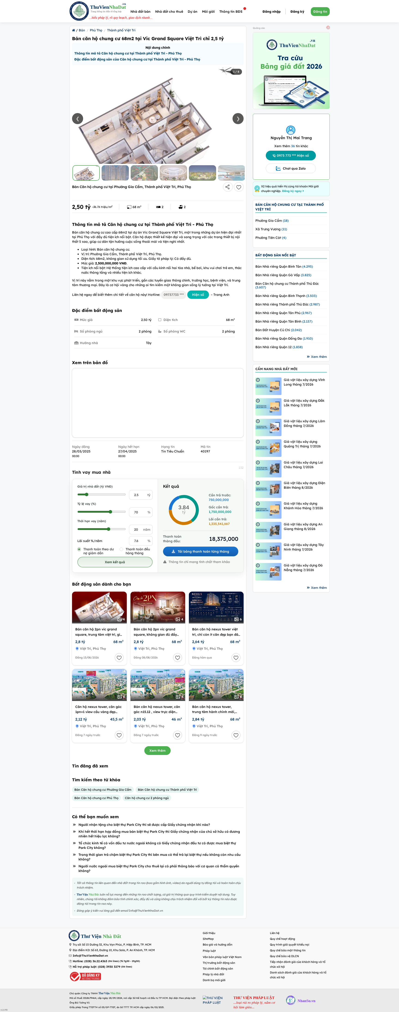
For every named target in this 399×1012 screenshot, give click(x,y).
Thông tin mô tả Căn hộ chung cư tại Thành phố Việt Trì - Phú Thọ (128, 53)
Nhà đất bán (140, 11)
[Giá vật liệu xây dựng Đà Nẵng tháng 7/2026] (268, 571)
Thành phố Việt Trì (121, 30)
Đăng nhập (272, 11)
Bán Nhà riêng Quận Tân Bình (283, 321)
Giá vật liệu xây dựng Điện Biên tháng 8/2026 (304, 485)
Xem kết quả (115, 562)
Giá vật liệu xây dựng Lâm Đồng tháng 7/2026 (304, 423)
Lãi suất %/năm (89, 541)
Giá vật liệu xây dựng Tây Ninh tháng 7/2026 (304, 547)
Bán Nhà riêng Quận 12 (279, 347)
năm (146, 529)
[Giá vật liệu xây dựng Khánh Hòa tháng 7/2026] (268, 509)
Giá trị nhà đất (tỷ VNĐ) (95, 486)
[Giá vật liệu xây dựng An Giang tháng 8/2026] (268, 530)
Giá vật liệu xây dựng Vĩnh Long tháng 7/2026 (304, 382)
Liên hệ (274, 933)
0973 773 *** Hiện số (293, 155)
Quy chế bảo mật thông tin (287, 950)
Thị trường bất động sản (219, 962)
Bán (82, 30)
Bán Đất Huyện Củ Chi (278, 330)
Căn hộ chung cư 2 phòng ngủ (147, 798)
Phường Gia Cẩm (272, 221)
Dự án (192, 11)
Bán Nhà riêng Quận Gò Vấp (283, 275)
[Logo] (79, 11)
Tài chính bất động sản (218, 968)
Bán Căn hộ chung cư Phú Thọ (96, 798)
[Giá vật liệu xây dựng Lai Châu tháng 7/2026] (268, 468)
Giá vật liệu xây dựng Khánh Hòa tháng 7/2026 (303, 505)
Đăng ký (297, 11)
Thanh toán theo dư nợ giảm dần (98, 551)
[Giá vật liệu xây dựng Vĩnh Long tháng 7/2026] (268, 386)
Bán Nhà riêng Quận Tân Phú (283, 313)
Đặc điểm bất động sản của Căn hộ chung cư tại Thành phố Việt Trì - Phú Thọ (137, 59)
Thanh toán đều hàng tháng (138, 551)
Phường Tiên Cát (270, 238)
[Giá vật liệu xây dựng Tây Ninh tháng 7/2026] (268, 551)
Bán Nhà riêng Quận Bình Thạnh (286, 296)
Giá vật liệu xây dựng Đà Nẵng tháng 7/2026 (303, 567)
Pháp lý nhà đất (213, 974)
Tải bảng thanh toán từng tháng (203, 551)
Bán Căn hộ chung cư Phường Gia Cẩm (102, 789)
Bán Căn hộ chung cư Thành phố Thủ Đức (287, 285)
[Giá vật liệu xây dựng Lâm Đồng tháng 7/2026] (268, 427)
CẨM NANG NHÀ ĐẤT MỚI (276, 369)
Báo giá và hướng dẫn (217, 944)
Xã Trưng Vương (271, 229)
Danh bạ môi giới (214, 980)
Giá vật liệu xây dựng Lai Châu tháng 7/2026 (303, 464)
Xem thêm (157, 751)
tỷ (148, 495)
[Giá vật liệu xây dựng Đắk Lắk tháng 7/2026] (268, 407)
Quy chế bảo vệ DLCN (284, 956)
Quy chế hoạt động (282, 938)
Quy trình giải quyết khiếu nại (289, 944)
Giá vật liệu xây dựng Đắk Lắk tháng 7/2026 (304, 402)
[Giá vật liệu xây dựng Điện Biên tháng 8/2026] (268, 489)
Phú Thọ (96, 30)
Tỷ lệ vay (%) (86, 504)
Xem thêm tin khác (291, 146)
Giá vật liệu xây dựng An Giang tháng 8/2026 (303, 526)
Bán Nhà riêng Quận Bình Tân (284, 266)
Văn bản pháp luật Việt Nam (222, 957)
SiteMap (208, 938)
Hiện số (198, 295)
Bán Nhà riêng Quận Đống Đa (284, 338)
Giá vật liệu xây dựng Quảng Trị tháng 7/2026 (302, 444)
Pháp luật (209, 950)
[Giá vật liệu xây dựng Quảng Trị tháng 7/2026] (268, 448)
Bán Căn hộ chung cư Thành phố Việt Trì (167, 789)
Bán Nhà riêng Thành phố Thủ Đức (287, 304)
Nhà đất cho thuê (169, 11)
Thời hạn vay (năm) (91, 521)
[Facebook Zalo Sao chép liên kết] (228, 187)
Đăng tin (320, 11)
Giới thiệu (209, 933)
